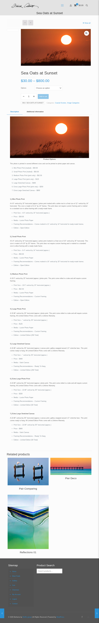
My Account (16, 594)
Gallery (14, 581)
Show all (87, 23)
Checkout (15, 590)
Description (14, 112)
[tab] (15, 112)
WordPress (60, 617)
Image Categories (73, 103)
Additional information (35, 112)
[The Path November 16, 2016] (97, 613)
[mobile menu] (62, 5)
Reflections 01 (28, 552)
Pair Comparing (28, 488)
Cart (13, 585)
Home (14, 571)
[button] (86, 33)
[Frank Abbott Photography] (25, 5)
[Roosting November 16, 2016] (2, 613)
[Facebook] (82, 617)
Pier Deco (71, 478)
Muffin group (27, 617)
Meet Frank (16, 576)
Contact (15, 604)
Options (23, 88)
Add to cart (43, 96)
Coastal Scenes (60, 103)
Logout (14, 599)
